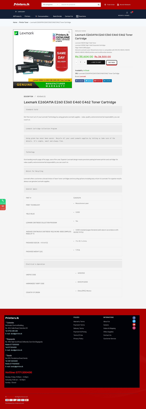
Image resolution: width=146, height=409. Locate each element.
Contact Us (107, 335)
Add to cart (96, 62)
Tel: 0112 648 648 (11, 331)
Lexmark (83, 76)
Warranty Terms (79, 322)
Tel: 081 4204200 (11, 361)
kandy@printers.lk (17, 367)
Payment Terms (79, 325)
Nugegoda (11, 339)
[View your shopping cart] (131, 13)
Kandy (9, 355)
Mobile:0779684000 (12, 364)
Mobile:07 (8, 345)
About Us (106, 322)
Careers (106, 325)
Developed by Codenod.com (14, 403)
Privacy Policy (78, 339)
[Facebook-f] (134, 317)
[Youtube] (134, 324)
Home (15, 22)
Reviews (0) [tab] (41, 96)
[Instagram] (134, 328)
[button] (69, 32)
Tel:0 (7, 347)
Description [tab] (28, 96)
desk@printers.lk (16, 334)
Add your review (80, 31)
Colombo (10, 323)
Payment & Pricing (80, 332)
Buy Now (112, 62)
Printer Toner (23, 22)
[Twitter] (134, 321)
